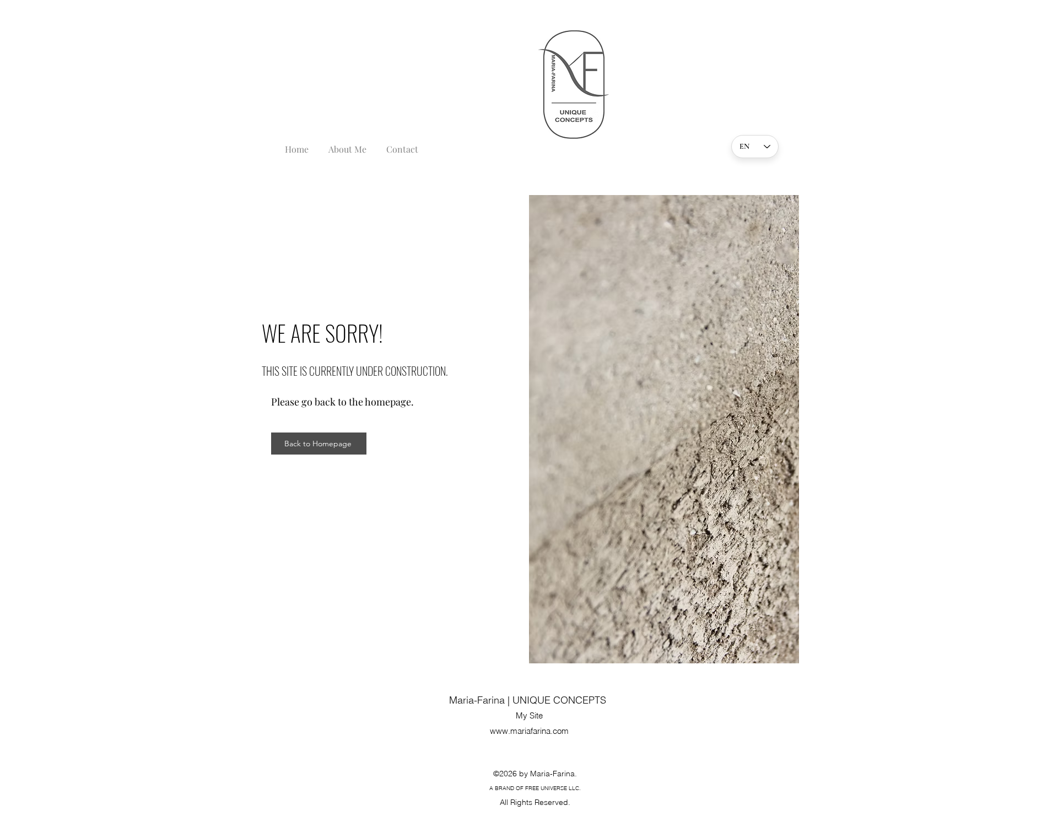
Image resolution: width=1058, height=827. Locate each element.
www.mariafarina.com (529, 731)
